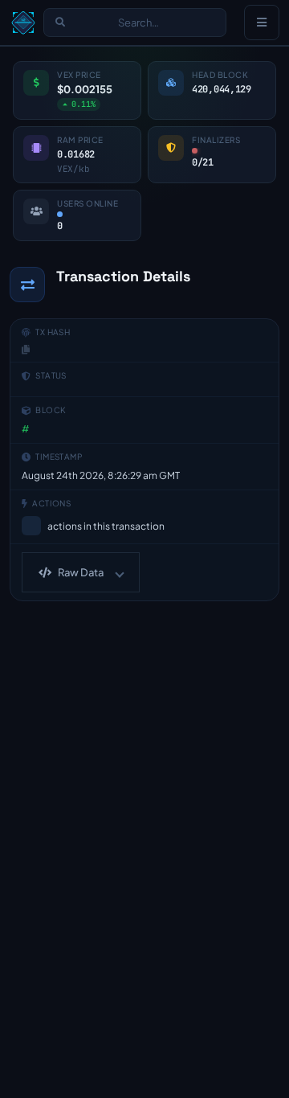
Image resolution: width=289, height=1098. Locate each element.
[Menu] (261, 22)
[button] (80, 572)
